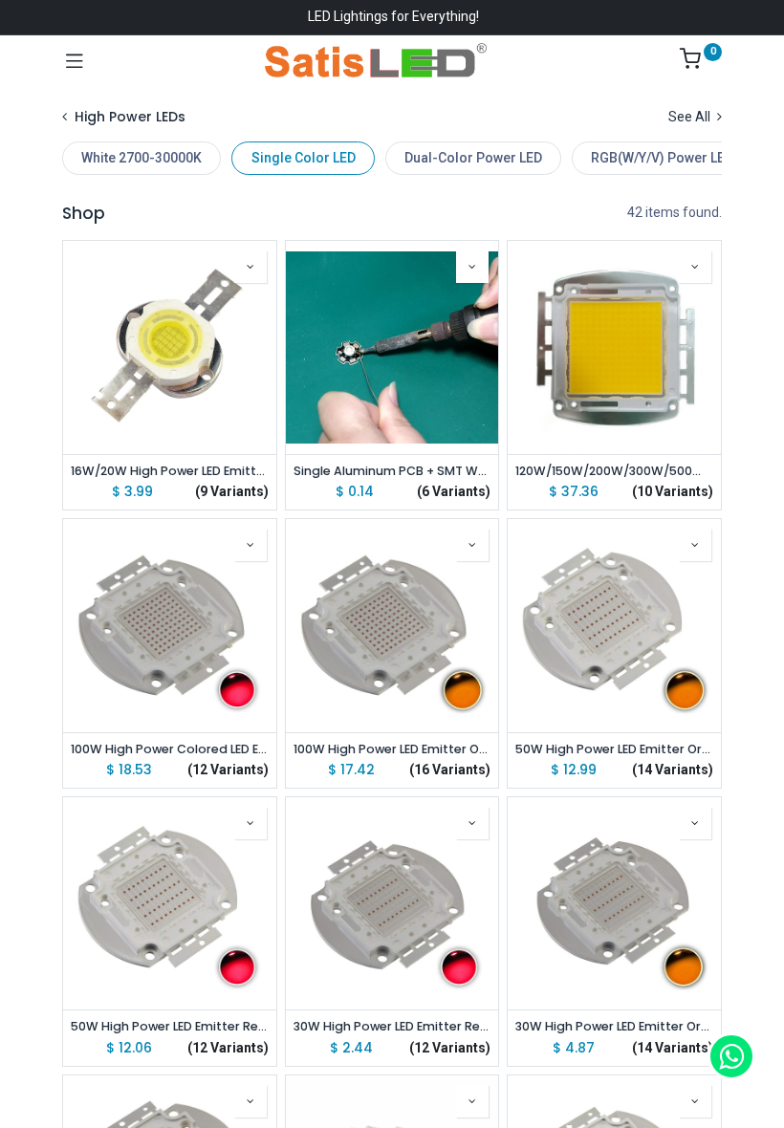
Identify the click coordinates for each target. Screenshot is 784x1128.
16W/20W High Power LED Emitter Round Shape (170, 471)
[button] (250, 266)
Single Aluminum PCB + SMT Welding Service (392, 471)
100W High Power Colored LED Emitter (170, 749)
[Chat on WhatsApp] (731, 1056)
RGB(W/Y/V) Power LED (662, 157)
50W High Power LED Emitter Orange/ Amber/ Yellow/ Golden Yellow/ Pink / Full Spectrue (614, 749)
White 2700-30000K (141, 157)
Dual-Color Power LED (473, 157)
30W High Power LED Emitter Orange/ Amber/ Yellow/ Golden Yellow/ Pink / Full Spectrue (614, 1026)
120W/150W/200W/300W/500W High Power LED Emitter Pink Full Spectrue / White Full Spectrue (614, 471)
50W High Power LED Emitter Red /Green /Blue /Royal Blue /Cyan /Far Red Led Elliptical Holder (170, 1026)
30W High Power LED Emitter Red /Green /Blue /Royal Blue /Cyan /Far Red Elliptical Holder (392, 1026)
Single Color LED (303, 157)
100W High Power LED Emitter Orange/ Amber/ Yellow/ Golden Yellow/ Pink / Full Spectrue (392, 749)
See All (690, 116)
